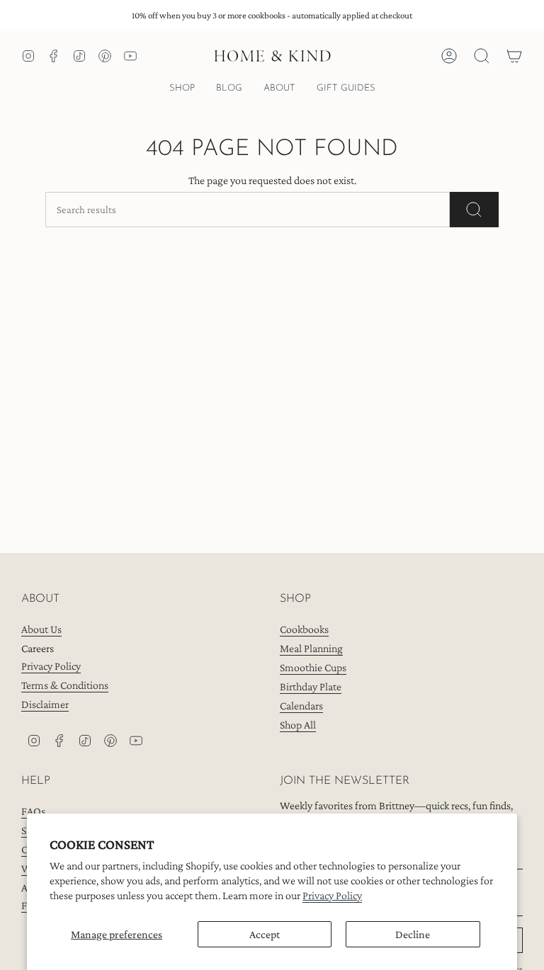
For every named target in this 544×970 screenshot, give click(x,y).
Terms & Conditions (64, 685)
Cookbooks (304, 629)
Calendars (301, 706)
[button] (182, 89)
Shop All (298, 725)
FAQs (33, 811)
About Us (41, 629)
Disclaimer (45, 704)
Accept (264, 934)
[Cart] (514, 56)
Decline (412, 934)
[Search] (474, 209)
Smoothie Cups (313, 667)
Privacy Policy (332, 895)
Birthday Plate (310, 686)
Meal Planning (311, 648)
